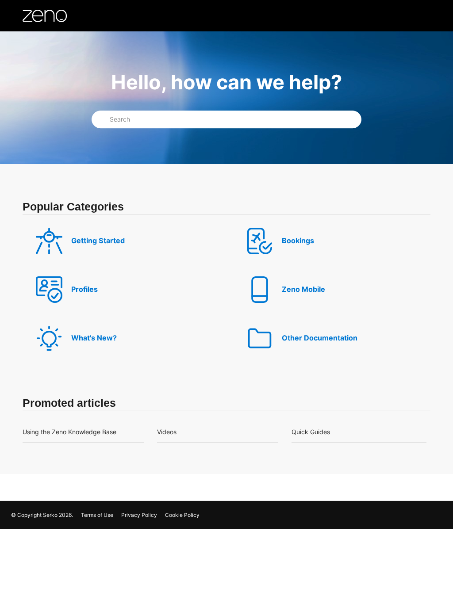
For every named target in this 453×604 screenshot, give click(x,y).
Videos (167, 432)
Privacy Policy (139, 515)
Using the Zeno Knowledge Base (69, 432)
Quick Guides (311, 432)
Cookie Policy (182, 515)
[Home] (45, 16)
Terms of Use (97, 515)
